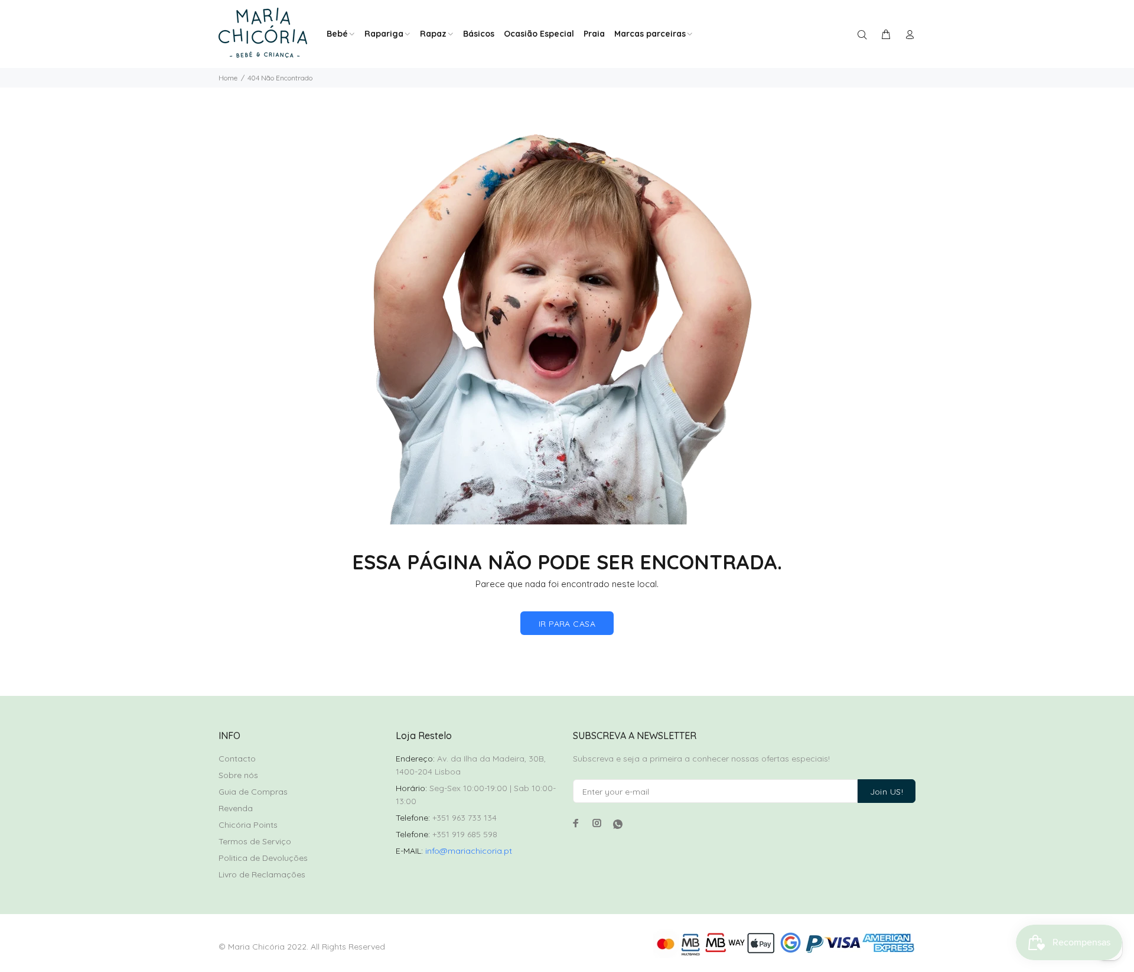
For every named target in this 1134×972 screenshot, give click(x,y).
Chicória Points (248, 824)
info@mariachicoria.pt (468, 850)
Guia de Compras (253, 791)
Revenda (236, 808)
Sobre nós (238, 775)
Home (228, 77)
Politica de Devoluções (263, 858)
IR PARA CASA (567, 623)
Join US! (886, 791)
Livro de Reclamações (262, 874)
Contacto (237, 758)
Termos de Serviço (255, 841)
